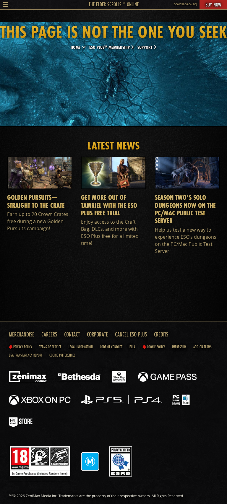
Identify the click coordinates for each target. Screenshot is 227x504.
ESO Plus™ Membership (110, 47)
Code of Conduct (111, 346)
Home (76, 47)
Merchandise (21, 334)
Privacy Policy (22, 346)
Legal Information (81, 346)
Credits (161, 334)
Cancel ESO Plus (131, 334)
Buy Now (213, 4)
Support (145, 47)
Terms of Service (50, 346)
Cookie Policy (155, 346)
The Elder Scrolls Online (114, 4)
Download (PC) (185, 4)
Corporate (97, 334)
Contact (72, 334)
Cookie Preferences (62, 355)
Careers (49, 334)
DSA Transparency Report (25, 355)
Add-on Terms (202, 346)
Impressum (179, 346)
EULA (132, 346)
